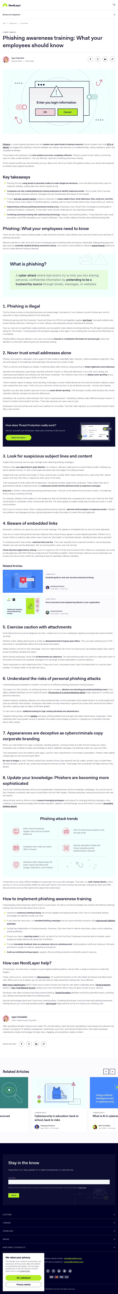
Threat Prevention (63, 993)
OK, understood (23, 1278)
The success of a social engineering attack (67, 692)
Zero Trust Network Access (23, 988)
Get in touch (51, 1003)
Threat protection (103, 985)
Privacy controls (24, 1284)
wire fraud (87, 320)
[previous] (106, 1071)
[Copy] (112, 59)
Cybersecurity (13, 23)
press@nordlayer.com (73, 1258)
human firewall (98, 245)
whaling (34, 716)
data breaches (43, 977)
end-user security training (25, 199)
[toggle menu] (113, 5)
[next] (112, 1071)
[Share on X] (97, 59)
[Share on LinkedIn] (105, 59)
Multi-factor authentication (14, 985)
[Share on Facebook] (90, 59)
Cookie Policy (24, 1271)
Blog (4, 23)
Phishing (6, 144)
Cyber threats (24, 23)
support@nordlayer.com (73, 1262)
